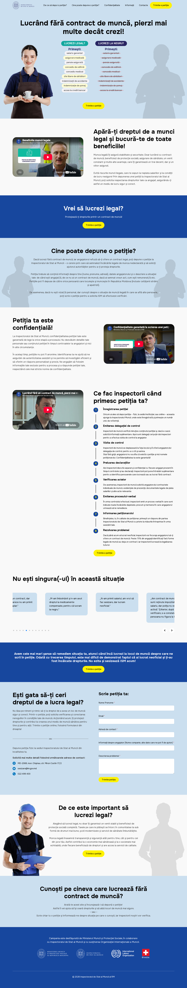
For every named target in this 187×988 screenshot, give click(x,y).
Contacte (143, 5)
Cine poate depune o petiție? (85, 5)
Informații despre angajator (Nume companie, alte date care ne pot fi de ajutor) (136, 742)
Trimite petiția (109, 779)
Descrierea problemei (109, 756)
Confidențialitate (112, 5)
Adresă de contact (108, 729)
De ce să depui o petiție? (55, 5)
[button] (13, 630)
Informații (129, 5)
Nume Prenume (107, 702)
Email (102, 716)
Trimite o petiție (161, 5)
